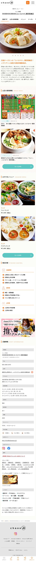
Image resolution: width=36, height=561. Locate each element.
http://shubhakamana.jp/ (9, 440)
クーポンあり (14, 500)
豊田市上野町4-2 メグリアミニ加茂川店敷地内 (16, 372)
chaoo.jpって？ (7, 538)
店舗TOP (4, 19)
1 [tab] (12, 55)
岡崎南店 (18, 462)
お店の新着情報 (14, 19)
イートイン (6, 495)
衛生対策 (5, 500)
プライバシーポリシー (20, 541)
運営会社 (18, 543)
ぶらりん (25, 550)
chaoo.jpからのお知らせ (16, 538)
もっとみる (18, 166)
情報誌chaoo (11, 550)
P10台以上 (12, 493)
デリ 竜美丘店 (12, 469)
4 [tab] (20, 55)
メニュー (23, 19)
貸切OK (5, 493)
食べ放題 (13, 495)
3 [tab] (18, 55)
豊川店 (19, 464)
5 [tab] (23, 55)
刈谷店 (7, 464)
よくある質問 (7, 541)
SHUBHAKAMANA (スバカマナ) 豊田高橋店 (18, 14)
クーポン (30, 19)
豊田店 (4, 462)
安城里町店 (25, 462)
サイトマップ (28, 541)
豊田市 (6, 520)
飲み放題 (20, 495)
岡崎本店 (11, 462)
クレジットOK (7, 498)
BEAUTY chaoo (19, 550)
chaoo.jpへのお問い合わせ (27, 538)
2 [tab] (15, 55)
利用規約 (13, 541)
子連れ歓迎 (16, 498)
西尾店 (13, 464)
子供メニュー (25, 498)
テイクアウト (21, 493)
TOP (2, 520)
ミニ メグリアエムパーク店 (14, 467)
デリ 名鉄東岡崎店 (23, 469)
